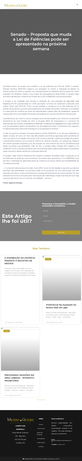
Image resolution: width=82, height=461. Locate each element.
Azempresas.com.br (53, 459)
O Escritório (41, 428)
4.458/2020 (51, 97)
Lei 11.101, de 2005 (61, 86)
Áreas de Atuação (40, 433)
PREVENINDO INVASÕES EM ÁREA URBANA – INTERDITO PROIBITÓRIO (19, 378)
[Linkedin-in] (23, 447)
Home (41, 424)
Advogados (41, 438)
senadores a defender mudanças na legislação (44, 124)
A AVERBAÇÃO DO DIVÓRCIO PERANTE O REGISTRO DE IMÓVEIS (19, 261)
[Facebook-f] (17, 447)
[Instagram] (20, 447)
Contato (41, 446)
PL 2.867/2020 (69, 158)
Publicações (41, 442)
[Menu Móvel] (77, 4)
